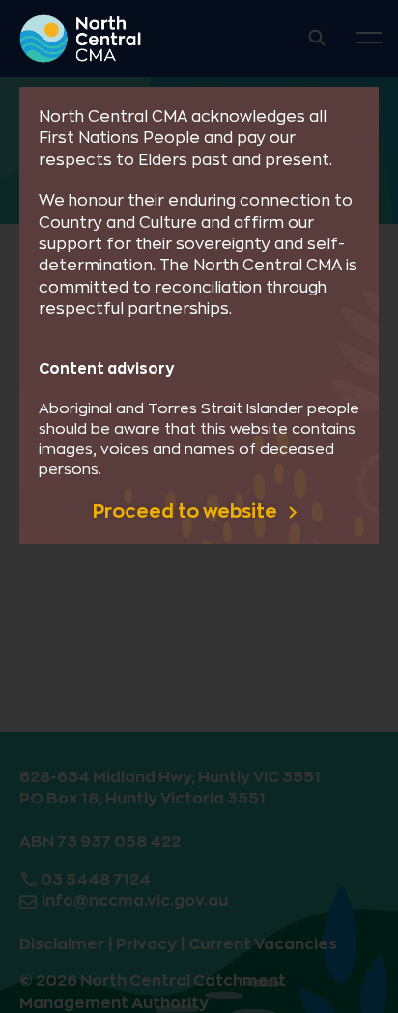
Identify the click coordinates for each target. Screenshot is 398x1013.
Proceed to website (187, 511)
